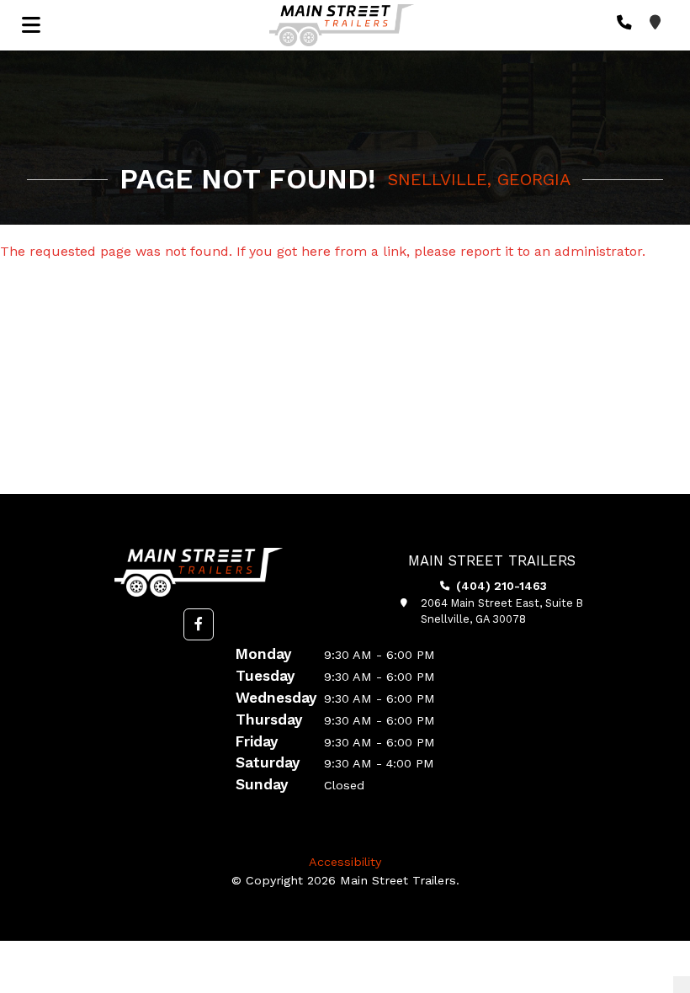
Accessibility (345, 861)
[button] (198, 624)
